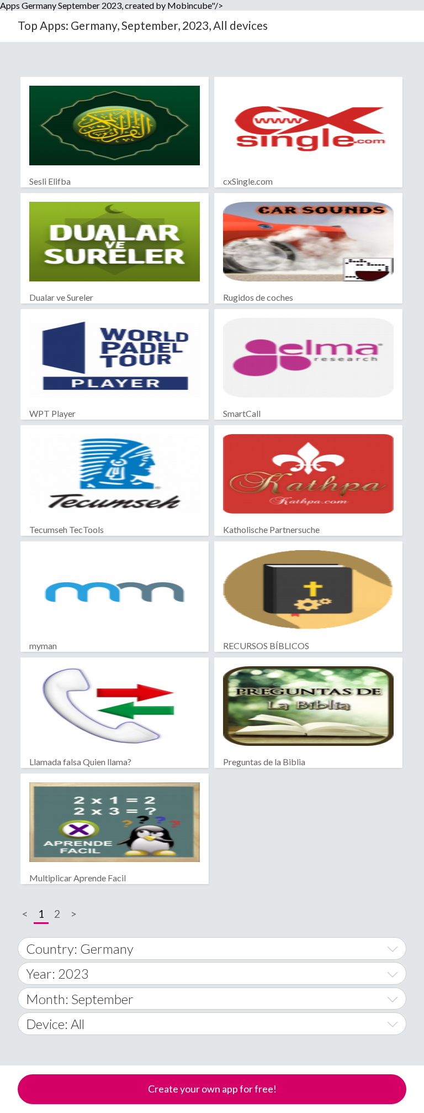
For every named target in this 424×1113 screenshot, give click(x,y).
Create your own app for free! (212, 1089)
